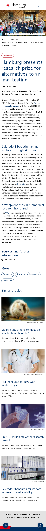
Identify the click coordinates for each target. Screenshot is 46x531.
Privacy (36, 515)
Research (21, 274)
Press (8, 515)
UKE (7, 213)
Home (4, 39)
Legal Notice (23, 518)
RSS (16, 515)
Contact (11, 518)
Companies (34, 274)
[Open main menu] (42, 5)
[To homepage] (14, 5)
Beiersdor (21, 184)
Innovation (7, 281)
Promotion (7, 55)
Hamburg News (15, 39)
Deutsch (35, 518)
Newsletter (25, 515)
